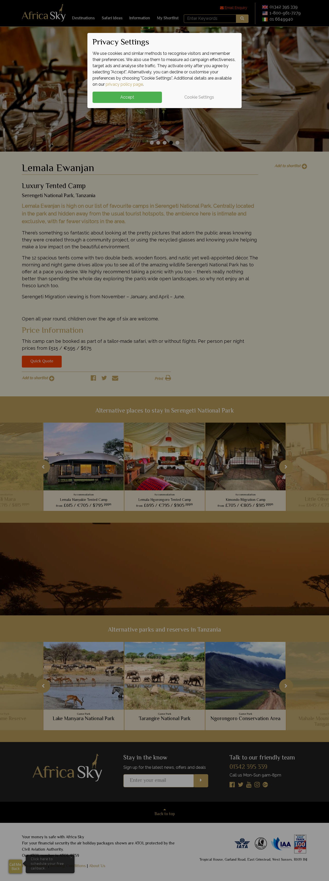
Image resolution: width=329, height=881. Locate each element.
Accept (127, 97)
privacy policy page (124, 84)
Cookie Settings (199, 97)
